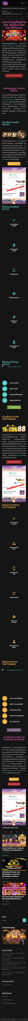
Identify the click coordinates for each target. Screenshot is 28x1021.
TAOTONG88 (17, 434)
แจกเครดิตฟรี (8, 764)
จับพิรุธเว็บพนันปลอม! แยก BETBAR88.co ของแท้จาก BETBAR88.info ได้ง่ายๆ (11, 874)
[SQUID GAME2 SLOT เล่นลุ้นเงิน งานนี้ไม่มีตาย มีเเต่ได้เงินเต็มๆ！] (14, 840)
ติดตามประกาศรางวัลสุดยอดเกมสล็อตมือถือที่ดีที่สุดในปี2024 (13, 898)
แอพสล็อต (23, 109)
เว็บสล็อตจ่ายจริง (10, 46)
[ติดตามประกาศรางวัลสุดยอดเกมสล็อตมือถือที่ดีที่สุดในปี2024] (14, 889)
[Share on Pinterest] (17, 832)
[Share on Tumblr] (23, 832)
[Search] (21, 3)
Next (22, 807)
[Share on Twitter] (11, 832)
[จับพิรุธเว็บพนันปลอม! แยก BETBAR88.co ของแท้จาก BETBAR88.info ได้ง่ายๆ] (14, 864)
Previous (5, 807)
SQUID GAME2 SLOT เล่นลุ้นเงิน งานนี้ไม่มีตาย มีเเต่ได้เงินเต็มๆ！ (13, 849)
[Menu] (25, 3)
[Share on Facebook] (5, 832)
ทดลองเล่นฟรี (19, 455)
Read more (5, 855)
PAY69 (18, 141)
